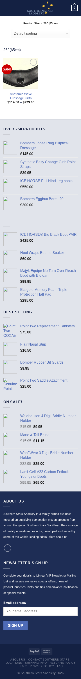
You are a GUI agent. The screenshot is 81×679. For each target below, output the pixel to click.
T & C (23, 666)
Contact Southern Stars (48, 659)
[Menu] (6, 7)
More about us (58, 537)
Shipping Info (36, 662)
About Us (17, 659)
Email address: (14, 602)
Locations (14, 662)
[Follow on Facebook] (7, 548)
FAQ (60, 666)
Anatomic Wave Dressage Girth (21, 96)
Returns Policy (63, 662)
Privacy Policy (42, 666)
